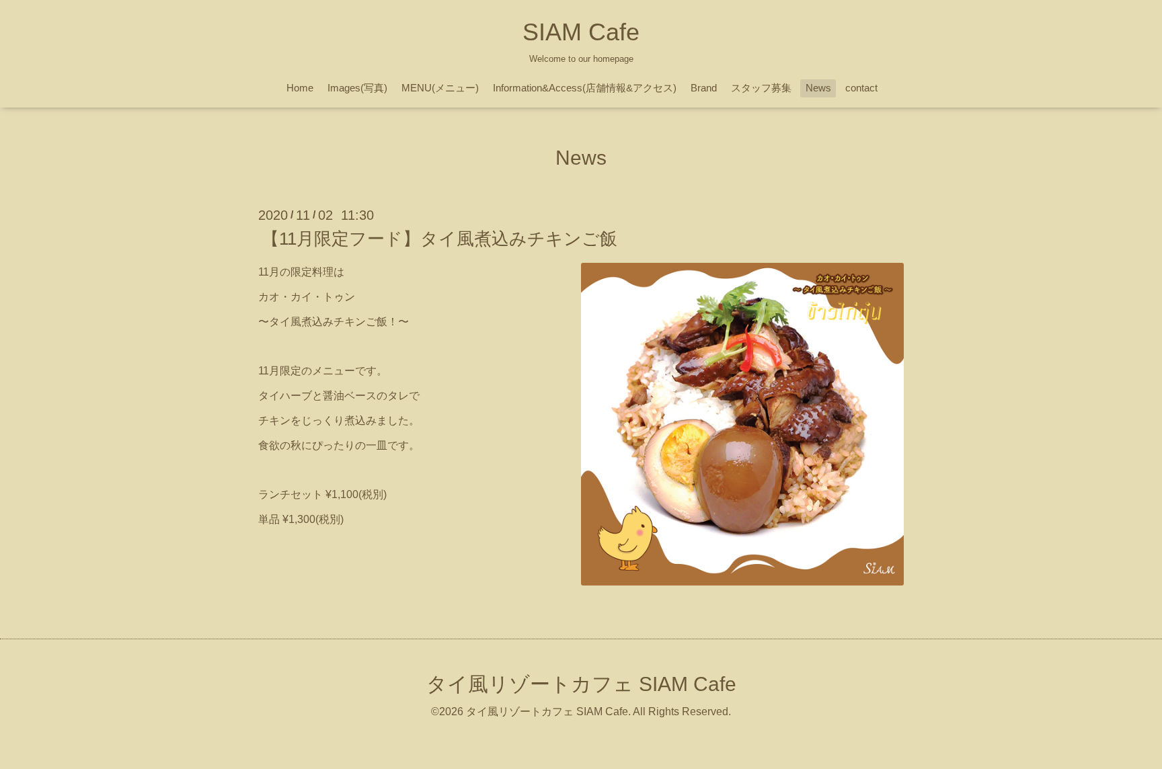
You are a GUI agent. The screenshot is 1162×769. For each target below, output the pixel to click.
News (818, 87)
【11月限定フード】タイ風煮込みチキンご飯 (439, 239)
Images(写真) (357, 87)
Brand (704, 87)
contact (861, 87)
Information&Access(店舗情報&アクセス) (584, 87)
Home (299, 87)
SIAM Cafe (581, 32)
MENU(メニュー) (440, 87)
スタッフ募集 (761, 87)
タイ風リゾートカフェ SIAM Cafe (581, 684)
